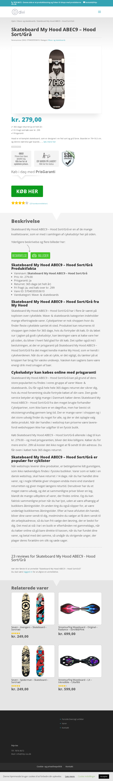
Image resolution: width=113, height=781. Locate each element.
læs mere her (50, 141)
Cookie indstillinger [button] (86, 776)
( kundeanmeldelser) (39, 203)
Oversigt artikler (76, 719)
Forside (65, 719)
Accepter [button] (103, 776)
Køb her (27, 191)
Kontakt (65, 727)
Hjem (13, 21)
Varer (64, 723)
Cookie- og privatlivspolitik (49, 766)
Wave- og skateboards (26, 21)
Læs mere (70, 776)
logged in (28, 572)
